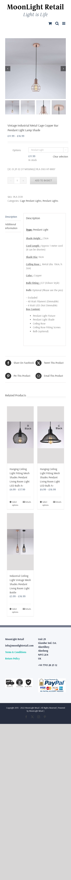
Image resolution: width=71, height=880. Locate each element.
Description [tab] (11, 216)
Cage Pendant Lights (30, 200)
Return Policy (12, 658)
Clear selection (60, 156)
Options (17, 150)
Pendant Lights (50, 200)
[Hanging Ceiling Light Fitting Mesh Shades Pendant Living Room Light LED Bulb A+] (20, 434)
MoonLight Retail (36, 711)
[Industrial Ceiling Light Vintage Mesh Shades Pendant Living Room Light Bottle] (20, 541)
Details (28, 502)
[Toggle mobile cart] (50, 23)
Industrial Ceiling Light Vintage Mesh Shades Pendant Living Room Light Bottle (20, 584)
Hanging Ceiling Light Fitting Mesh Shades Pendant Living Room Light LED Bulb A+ (19, 477)
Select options (15, 503)
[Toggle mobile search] (57, 23)
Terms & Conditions (15, 652)
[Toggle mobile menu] (64, 23)
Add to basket (43, 180)
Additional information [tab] (11, 226)
